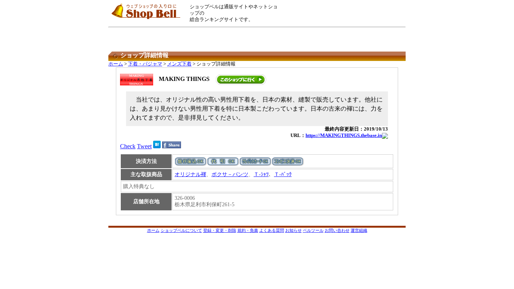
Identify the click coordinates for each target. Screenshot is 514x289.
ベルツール (313, 230)
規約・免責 (247, 230)
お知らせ (293, 230)
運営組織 (359, 230)
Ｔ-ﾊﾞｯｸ (283, 174)
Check (127, 146)
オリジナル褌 (190, 174)
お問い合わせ (337, 230)
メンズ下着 (179, 64)
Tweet (144, 146)
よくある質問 (271, 230)
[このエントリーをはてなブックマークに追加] (157, 146)
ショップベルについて (181, 230)
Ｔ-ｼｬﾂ (261, 174)
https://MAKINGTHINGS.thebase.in (344, 135)
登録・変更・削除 (219, 230)
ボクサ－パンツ (229, 174)
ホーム (115, 64)
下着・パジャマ (145, 64)
